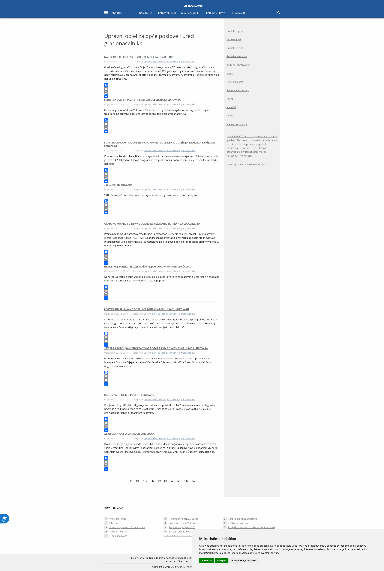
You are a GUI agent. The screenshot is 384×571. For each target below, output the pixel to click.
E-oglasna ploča (118, 536)
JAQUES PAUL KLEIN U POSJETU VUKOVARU (129, 395)
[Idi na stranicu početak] (121, 481)
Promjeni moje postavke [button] (243, 560)
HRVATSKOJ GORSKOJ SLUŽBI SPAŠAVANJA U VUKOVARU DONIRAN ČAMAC (147, 266)
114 (130, 480)
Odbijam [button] (221, 560)
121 (179, 480)
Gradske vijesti (234, 31)
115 (138, 480)
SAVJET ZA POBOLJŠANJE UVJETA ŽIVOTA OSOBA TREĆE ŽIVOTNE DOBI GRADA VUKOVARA (156, 348)
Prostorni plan (117, 518)
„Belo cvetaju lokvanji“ (118, 185)
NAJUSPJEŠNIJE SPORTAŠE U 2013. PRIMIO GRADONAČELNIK (138, 57)
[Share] (162, 96)
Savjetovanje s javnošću (182, 527)
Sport (229, 73)
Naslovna (145, 13)
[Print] (162, 92)
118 (160, 480)
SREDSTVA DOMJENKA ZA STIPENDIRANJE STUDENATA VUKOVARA (142, 100)
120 (171, 480)
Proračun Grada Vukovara (183, 523)
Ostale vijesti (233, 39)
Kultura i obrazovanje (238, 65)
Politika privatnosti (238, 523)
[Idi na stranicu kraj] (202, 481)
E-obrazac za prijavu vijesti (183, 518)
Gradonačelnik (166, 13)
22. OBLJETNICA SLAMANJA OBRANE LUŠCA (129, 433)
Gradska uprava (214, 13)
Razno (230, 98)
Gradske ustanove (236, 56)
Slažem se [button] (207, 560)
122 (186, 480)
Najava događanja (236, 124)
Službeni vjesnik (118, 531)
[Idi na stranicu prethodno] (124, 481)
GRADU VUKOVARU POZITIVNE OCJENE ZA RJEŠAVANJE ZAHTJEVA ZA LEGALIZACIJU (152, 223)
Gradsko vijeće (190, 13)
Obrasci (113, 523)
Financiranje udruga (237, 90)
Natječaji (231, 107)
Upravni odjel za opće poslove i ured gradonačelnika (169, 61)
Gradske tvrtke (234, 48)
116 (145, 480)
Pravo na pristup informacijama (127, 527)
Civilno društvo (234, 82)
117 (152, 480)
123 (193, 480)
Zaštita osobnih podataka (242, 518)
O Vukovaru (237, 13)
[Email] (162, 89)
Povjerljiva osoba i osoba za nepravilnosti (251, 527)
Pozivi (229, 116)
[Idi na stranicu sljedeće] (199, 481)
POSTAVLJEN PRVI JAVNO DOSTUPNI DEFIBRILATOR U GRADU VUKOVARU (146, 309)
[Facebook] (162, 85)
